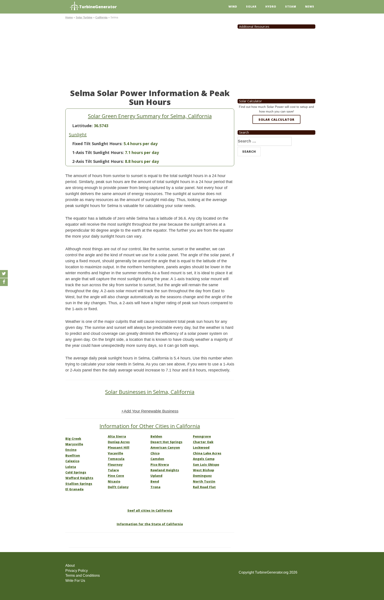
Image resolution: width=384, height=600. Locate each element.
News (309, 6)
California (101, 17)
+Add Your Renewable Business (149, 411)
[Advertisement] (149, 53)
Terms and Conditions (82, 575)
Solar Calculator (276, 119)
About (70, 565)
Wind (232, 6)
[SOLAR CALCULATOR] (276, 135)
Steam (290, 6)
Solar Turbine (84, 17)
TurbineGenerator (98, 6)
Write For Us (75, 580)
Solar (251, 6)
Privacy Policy (76, 570)
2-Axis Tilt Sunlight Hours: (98, 161)
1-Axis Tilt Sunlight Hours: (98, 152)
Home (69, 17)
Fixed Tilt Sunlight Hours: (97, 143)
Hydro (270, 6)
